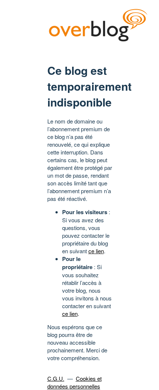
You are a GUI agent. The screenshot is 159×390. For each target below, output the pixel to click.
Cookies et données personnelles (74, 382)
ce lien (96, 251)
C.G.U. (55, 378)
